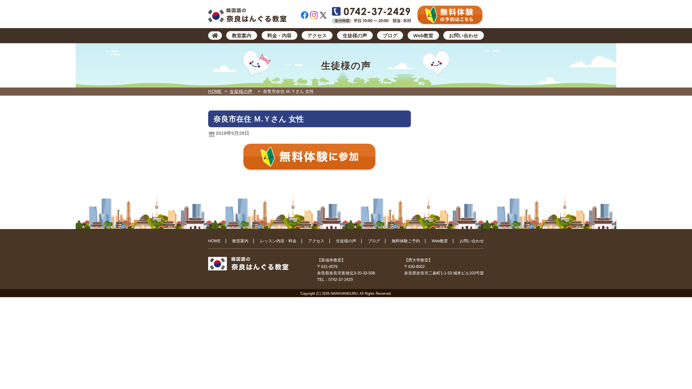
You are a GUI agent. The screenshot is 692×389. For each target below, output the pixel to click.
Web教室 (423, 35)
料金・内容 (279, 35)
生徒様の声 (355, 35)
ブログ (390, 35)
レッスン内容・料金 (278, 241)
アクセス (317, 35)
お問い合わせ (463, 35)
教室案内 (241, 35)
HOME (215, 91)
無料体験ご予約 (406, 241)
